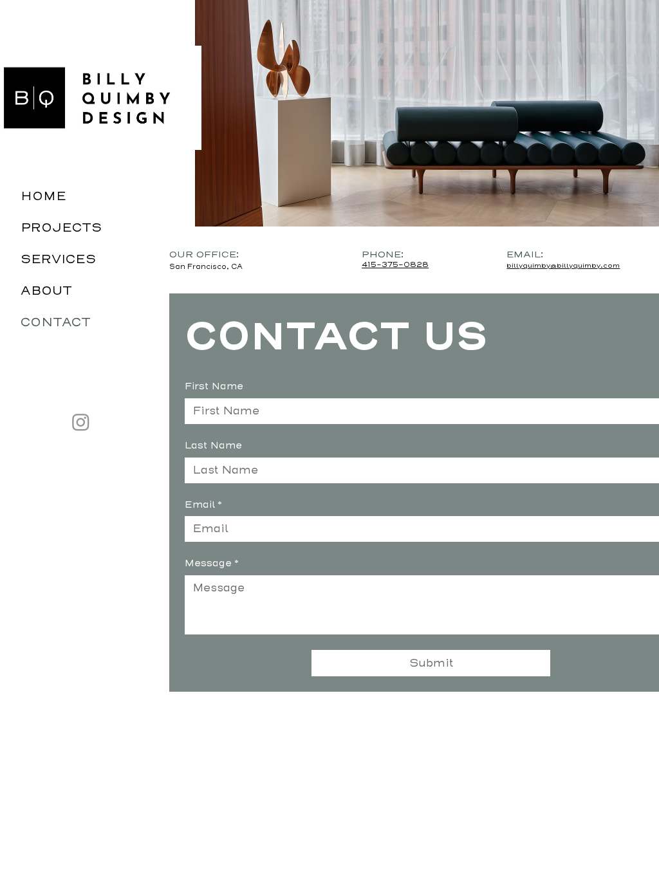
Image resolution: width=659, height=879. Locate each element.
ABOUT (46, 291)
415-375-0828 (395, 265)
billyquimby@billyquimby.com (563, 265)
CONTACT (56, 322)
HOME (43, 196)
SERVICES (58, 259)
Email (203, 504)
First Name (214, 386)
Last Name (213, 445)
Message (212, 563)
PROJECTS (61, 228)
